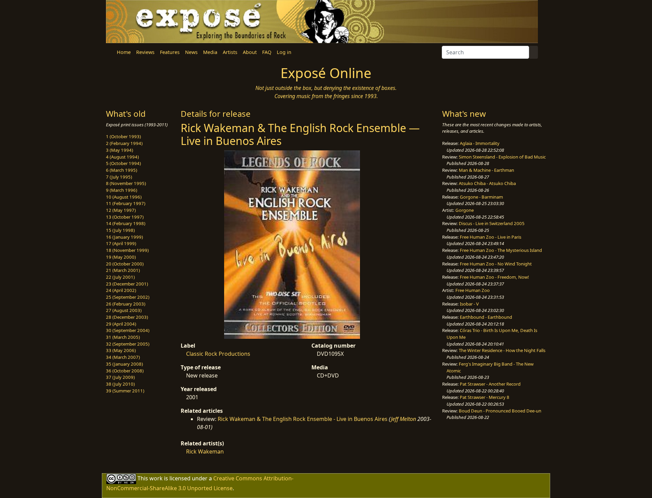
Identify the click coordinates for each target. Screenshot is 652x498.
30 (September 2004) (127, 330)
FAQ (266, 52)
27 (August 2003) (124, 310)
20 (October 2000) (125, 264)
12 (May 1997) (121, 210)
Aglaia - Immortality (480, 143)
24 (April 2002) (121, 290)
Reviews (145, 52)
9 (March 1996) (121, 190)
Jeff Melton (403, 419)
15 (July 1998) (120, 230)
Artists (230, 52)
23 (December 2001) (127, 284)
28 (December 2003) (127, 317)
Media (210, 52)
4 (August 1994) (122, 157)
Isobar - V (469, 304)
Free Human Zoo (472, 290)
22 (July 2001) (120, 277)
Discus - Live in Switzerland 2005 (492, 223)
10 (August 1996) (124, 197)
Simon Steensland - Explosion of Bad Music (502, 157)
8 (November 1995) (126, 183)
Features (170, 52)
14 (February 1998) (125, 223)
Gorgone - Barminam (481, 197)
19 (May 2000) (121, 257)
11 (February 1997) (125, 203)
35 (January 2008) (124, 364)
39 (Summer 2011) (125, 391)
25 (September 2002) (127, 297)
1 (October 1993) (123, 136)
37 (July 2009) (120, 377)
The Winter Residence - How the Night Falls (502, 350)
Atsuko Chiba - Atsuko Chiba (487, 183)
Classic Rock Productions (218, 353)
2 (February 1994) (124, 143)
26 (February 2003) (125, 304)
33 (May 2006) (121, 350)
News (191, 52)
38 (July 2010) (120, 384)
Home (124, 52)
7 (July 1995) (119, 177)
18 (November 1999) (127, 250)
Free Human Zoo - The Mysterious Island (501, 250)
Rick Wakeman (205, 451)
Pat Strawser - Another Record (490, 384)
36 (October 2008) (125, 371)
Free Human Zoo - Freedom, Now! (494, 277)
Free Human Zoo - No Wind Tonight (496, 264)
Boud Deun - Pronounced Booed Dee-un (500, 411)
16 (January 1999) (124, 237)
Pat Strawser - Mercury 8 (484, 397)
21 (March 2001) (123, 270)
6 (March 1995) (121, 170)
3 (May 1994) (119, 150)
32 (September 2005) (127, 344)
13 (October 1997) (125, 217)
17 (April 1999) (121, 243)
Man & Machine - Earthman (486, 170)
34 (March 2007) (123, 357)
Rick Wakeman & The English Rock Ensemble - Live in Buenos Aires (302, 419)
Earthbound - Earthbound (486, 317)
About (250, 52)
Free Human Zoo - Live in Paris (490, 237)
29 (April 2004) (121, 324)
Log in (284, 52)
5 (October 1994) (123, 163)
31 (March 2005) (123, 337)
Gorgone (464, 210)
